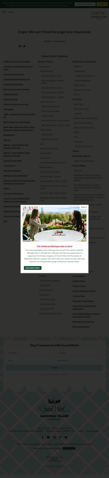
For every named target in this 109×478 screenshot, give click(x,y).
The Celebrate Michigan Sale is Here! (54, 246)
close (83, 207)
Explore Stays (33, 268)
